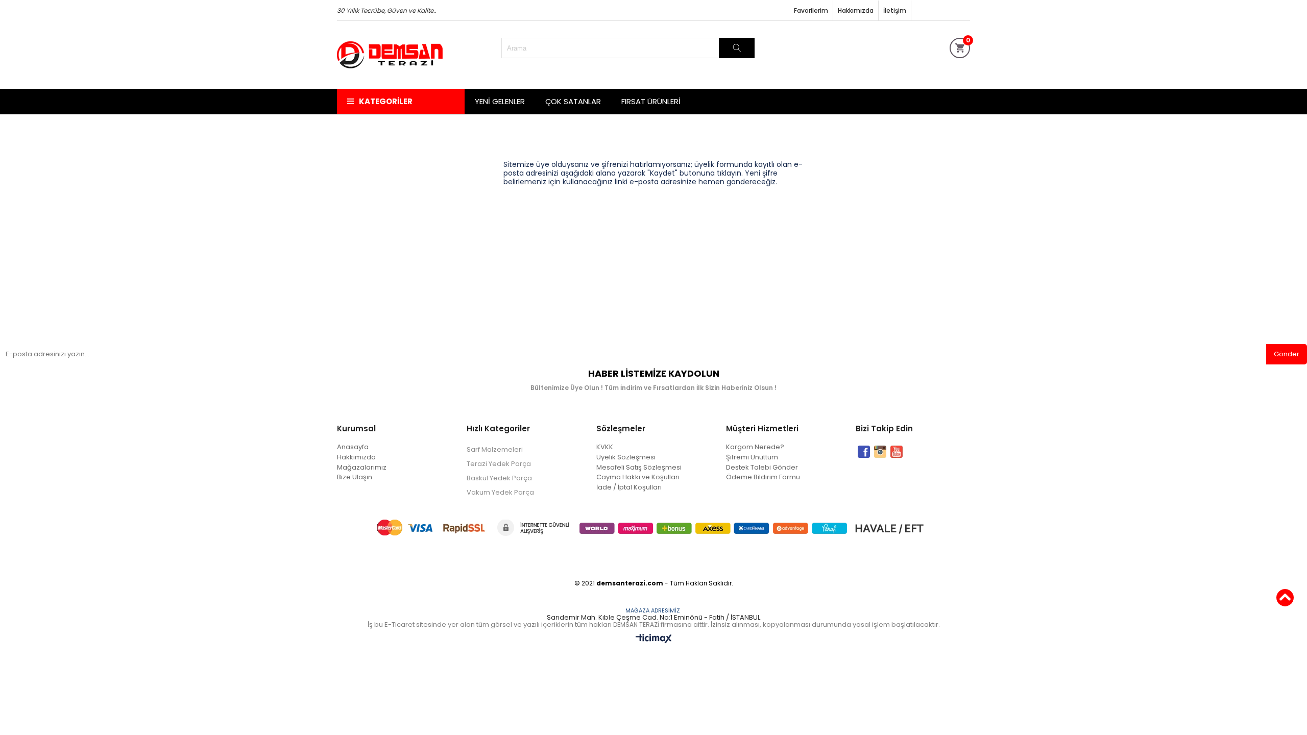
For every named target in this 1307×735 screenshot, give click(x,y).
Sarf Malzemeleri (495, 449)
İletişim (894, 10)
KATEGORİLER (386, 101)
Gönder (1286, 354)
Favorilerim (811, 10)
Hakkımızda (856, 10)
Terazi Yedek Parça (499, 464)
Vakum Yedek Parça (500, 492)
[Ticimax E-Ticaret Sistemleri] (654, 639)
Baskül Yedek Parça (499, 478)
